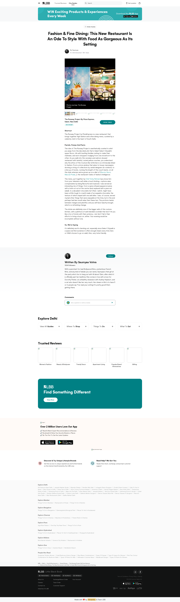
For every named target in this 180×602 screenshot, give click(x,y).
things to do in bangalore (46, 510)
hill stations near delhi (45, 487)
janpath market (98, 491)
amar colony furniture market (80, 489)
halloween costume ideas (86, 557)
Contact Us (41, 585)
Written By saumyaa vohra (80, 262)
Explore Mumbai (43, 500)
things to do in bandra (77, 503)
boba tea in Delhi (63, 489)
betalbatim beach (70, 548)
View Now (50, 400)
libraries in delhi (97, 489)
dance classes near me (105, 493)
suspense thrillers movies (46, 555)
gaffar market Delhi (69, 495)
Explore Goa (42, 545)
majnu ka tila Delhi (71, 491)
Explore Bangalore (44, 508)
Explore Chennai (44, 515)
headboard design (102, 557)
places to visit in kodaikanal (86, 510)
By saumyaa (74, 50)
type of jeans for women (116, 555)
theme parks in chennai (79, 518)
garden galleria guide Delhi (55, 493)
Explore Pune (42, 523)
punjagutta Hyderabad (87, 533)
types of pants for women (118, 557)
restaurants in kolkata (75, 540)
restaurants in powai (61, 503)
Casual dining (63, 563)
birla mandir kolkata (44, 540)
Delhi (43, 563)
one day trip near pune (58, 525)
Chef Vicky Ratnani (93, 179)
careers (40, 582)
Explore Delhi (43, 485)
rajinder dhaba (75, 487)
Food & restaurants (52, 563)
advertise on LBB (43, 588)
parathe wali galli (87, 487)
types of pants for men (68, 557)
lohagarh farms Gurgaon (104, 487)
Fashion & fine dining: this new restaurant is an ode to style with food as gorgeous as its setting (68, 565)
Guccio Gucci (106, 172)
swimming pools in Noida (128, 491)
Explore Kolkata (43, 538)
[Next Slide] (111, 82)
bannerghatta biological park (66, 510)
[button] (131, 3)
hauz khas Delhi (125, 489)
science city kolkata (59, 540)
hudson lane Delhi (72, 493)
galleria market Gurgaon (88, 493)
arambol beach (57, 548)
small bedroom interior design (66, 555)
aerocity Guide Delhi (111, 491)
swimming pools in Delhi (56, 491)
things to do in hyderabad (46, 533)
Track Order (57, 582)
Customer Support (59, 585)
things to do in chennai (45, 518)
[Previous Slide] (68, 82)
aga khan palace (43, 525)
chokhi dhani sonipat (121, 487)
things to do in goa (44, 548)
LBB (39, 563)
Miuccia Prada (70, 175)
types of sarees (101, 555)
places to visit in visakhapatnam (67, 533)
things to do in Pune (74, 525)
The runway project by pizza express (79, 563)
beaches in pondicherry (62, 518)
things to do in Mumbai (45, 503)
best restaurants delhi (54, 495)
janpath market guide (61, 487)
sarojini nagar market (111, 489)
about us (41, 579)
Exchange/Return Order (60, 579)
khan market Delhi (85, 491)
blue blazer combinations (86, 555)
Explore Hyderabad (45, 530)
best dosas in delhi (49, 489)
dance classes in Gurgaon (123, 493)
